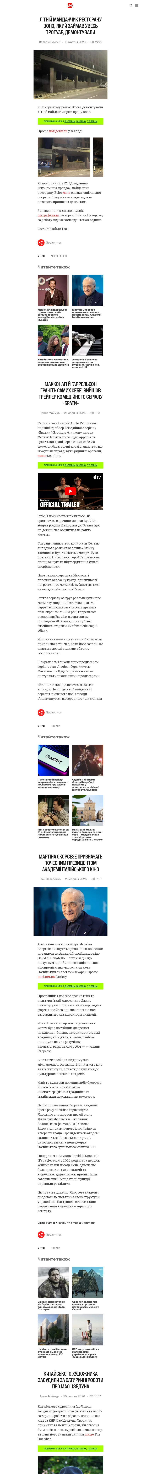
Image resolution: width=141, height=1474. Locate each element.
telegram (92, 121)
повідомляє (47, 977)
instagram (69, 121)
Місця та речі (59, 255)
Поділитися (54, 242)
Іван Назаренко (50, 879)
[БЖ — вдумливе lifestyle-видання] (70, 5)
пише (42, 456)
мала (66, 193)
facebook (81, 121)
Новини (55, 725)
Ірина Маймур (50, 413)
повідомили (58, 131)
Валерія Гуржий (49, 42)
